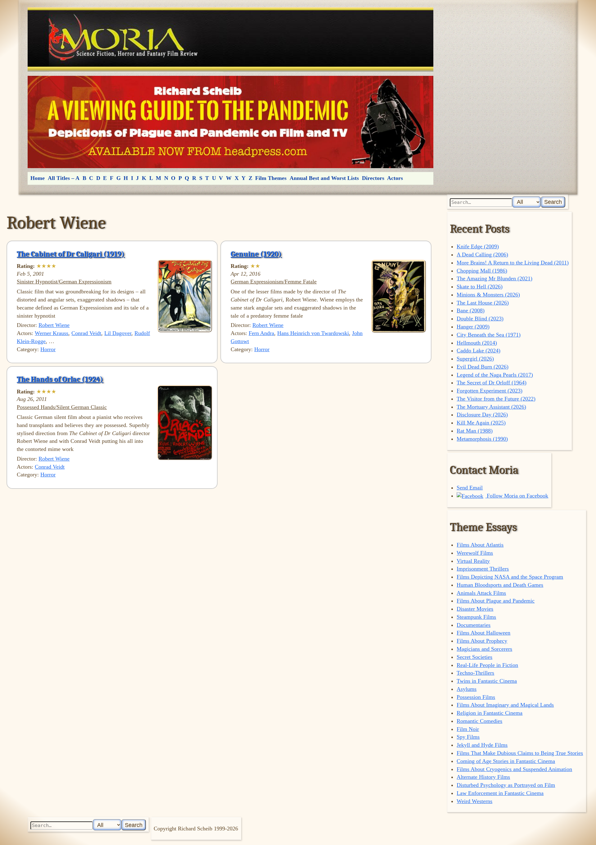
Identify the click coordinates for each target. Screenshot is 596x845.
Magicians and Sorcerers (484, 649)
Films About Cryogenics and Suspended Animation (514, 769)
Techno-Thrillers (475, 673)
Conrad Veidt (86, 333)
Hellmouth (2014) (477, 343)
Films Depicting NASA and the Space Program (510, 577)
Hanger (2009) (473, 327)
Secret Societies (474, 657)
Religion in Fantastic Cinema (489, 713)
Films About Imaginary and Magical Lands (505, 705)
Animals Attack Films (481, 593)
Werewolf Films (475, 553)
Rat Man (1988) (475, 431)
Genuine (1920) (256, 254)
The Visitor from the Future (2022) (496, 399)
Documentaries (473, 625)
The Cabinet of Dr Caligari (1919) (70, 254)
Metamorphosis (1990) (482, 439)
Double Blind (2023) (480, 318)
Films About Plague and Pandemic (496, 601)
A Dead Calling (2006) (482, 254)
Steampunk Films (476, 617)
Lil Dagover (117, 333)
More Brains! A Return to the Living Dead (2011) (513, 262)
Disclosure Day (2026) (482, 414)
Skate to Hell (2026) (480, 286)
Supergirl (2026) (475, 359)
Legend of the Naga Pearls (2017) (495, 375)
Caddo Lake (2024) (478, 350)
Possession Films (476, 697)
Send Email (470, 487)
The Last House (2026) (483, 303)
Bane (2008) (471, 310)
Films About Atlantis (480, 545)
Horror (48, 349)
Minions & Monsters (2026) (488, 295)
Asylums (466, 689)
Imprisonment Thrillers (483, 569)
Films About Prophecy (482, 641)
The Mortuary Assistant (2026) (491, 407)
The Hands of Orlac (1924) (60, 379)
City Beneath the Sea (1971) (489, 335)
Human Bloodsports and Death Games (500, 585)
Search (553, 202)
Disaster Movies (475, 609)
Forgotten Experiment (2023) (489, 391)
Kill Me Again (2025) (481, 423)
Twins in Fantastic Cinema (487, 681)
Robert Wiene (54, 325)
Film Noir (468, 729)
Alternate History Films (483, 777)
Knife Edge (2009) (478, 246)
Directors (373, 178)
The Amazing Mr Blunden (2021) (494, 278)
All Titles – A (63, 178)
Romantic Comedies (479, 721)
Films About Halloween (483, 633)
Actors (395, 178)
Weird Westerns (474, 801)
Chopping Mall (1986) (482, 271)
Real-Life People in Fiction (487, 665)
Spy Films (468, 737)
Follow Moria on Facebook (516, 496)
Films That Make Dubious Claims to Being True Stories (520, 753)
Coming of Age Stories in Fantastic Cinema (506, 761)
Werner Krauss (51, 333)
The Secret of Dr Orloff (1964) (491, 382)
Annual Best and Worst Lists (324, 178)
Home (37, 178)
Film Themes (271, 178)
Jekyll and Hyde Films (482, 745)
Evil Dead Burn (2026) (482, 367)
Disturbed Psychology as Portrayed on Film (506, 785)
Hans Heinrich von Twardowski (313, 333)
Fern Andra (261, 333)
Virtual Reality (473, 561)
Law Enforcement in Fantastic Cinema (500, 793)
